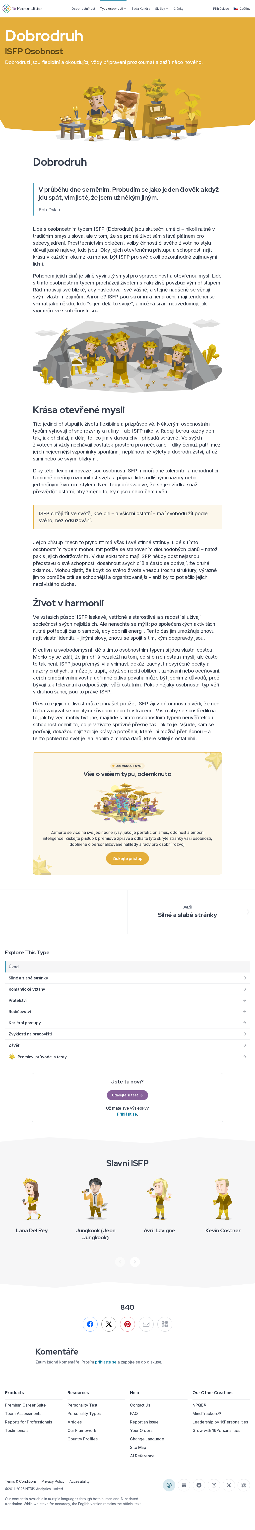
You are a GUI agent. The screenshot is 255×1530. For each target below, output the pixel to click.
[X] (108, 1324)
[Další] (135, 1262)
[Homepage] (22, 8)
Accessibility (79, 1481)
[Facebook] (90, 1324)
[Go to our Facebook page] (199, 1485)
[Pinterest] (127, 1324)
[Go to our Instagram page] (214, 1485)
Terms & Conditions (21, 1481)
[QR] (164, 1324)
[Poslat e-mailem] (146, 1324)
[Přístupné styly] (169, 1485)
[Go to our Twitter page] (229, 1485)
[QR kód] (244, 1485)
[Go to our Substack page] (184, 1485)
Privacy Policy (53, 1481)
